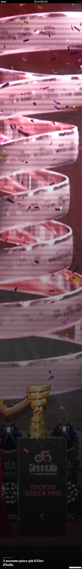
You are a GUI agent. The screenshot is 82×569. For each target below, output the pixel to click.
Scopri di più (77, 567)
